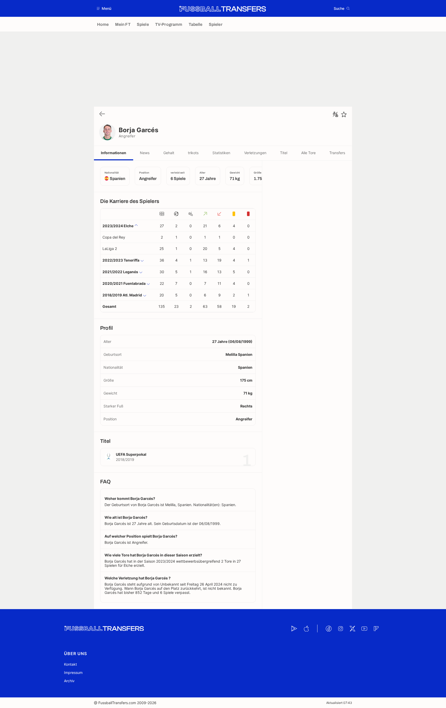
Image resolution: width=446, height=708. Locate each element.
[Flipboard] (376, 628)
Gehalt (168, 153)
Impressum (73, 672)
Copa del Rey (113, 237)
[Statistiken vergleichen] (335, 114)
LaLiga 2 (109, 248)
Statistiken (221, 153)
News (144, 153)
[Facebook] (328, 628)
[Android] (294, 628)
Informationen (113, 153)
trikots (193, 153)
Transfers (337, 153)
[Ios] (306, 628)
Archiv (69, 681)
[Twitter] (352, 628)
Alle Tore (308, 153)
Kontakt (70, 664)
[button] (104, 8)
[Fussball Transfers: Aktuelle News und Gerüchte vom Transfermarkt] (222, 8)
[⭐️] (344, 114)
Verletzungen (255, 153)
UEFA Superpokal (131, 454)
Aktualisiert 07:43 (339, 703)
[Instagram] (340, 628)
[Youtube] (364, 628)
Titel (283, 153)
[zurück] (102, 114)
